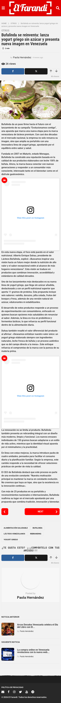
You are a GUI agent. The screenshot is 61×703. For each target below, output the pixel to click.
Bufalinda (37, 528)
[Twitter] (20, 691)
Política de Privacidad (12, 687)
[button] (3, 8)
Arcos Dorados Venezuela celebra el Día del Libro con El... (37, 625)
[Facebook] (9, 691)
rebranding (35, 534)
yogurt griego (11, 539)
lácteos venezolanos (14, 534)
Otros (5, 30)
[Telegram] (32, 691)
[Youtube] (26, 691)
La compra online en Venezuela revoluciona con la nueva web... (33, 651)
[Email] (2, 691)
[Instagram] (14, 691)
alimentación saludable (16, 528)
